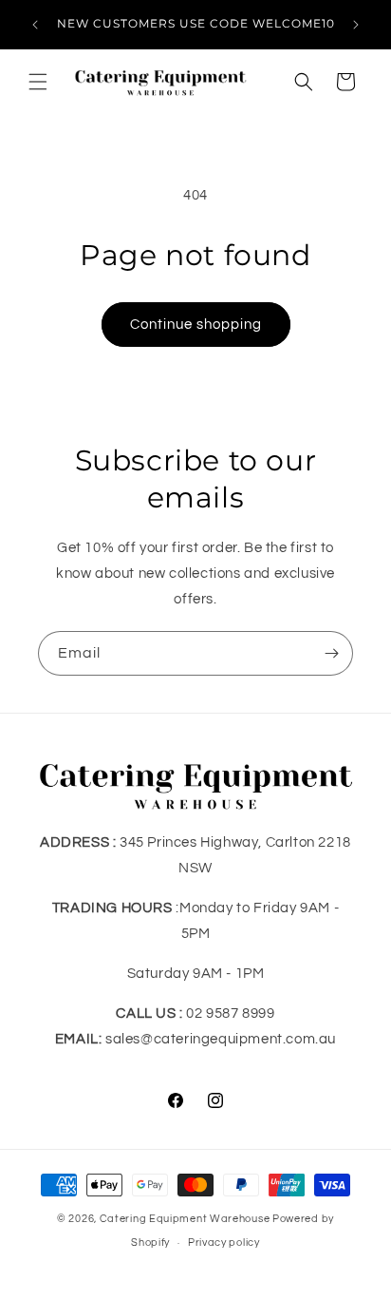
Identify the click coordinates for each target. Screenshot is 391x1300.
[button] (38, 82)
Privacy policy (224, 1242)
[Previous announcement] (35, 25)
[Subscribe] (331, 653)
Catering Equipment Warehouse (185, 1219)
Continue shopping (196, 324)
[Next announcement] (356, 25)
